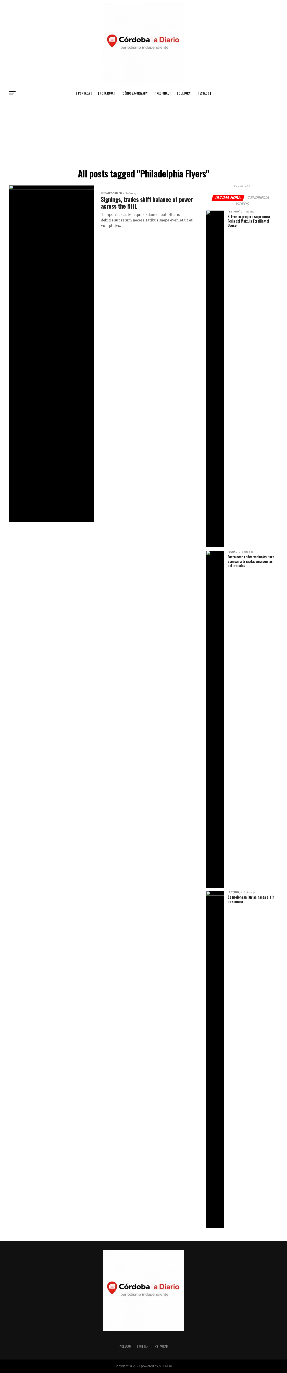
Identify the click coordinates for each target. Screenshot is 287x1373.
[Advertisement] (143, 132)
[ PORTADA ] (84, 93)
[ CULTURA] (184, 93)
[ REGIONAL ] (163, 93)
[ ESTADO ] (204, 93)
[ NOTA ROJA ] (106, 93)
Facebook (125, 1346)
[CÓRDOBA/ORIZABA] (135, 93)
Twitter (142, 1346)
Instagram (161, 1346)
